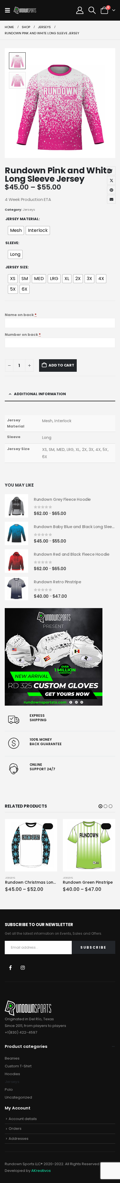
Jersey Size (16, 267)
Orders (15, 1128)
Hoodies (12, 1074)
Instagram (23, 967)
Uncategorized (18, 1097)
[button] (9, 10)
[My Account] (79, 10)
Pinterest (111, 189)
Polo (9, 1089)
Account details (23, 1118)
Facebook (111, 170)
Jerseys (29, 209)
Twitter (111, 180)
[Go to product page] (16, 506)
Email (111, 199)
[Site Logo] (25, 10)
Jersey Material (22, 219)
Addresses (18, 1138)
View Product (48, 826)
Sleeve (11, 243)
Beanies (12, 1058)
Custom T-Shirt (18, 1066)
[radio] (16, 230)
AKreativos (41, 1170)
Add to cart (61, 365)
